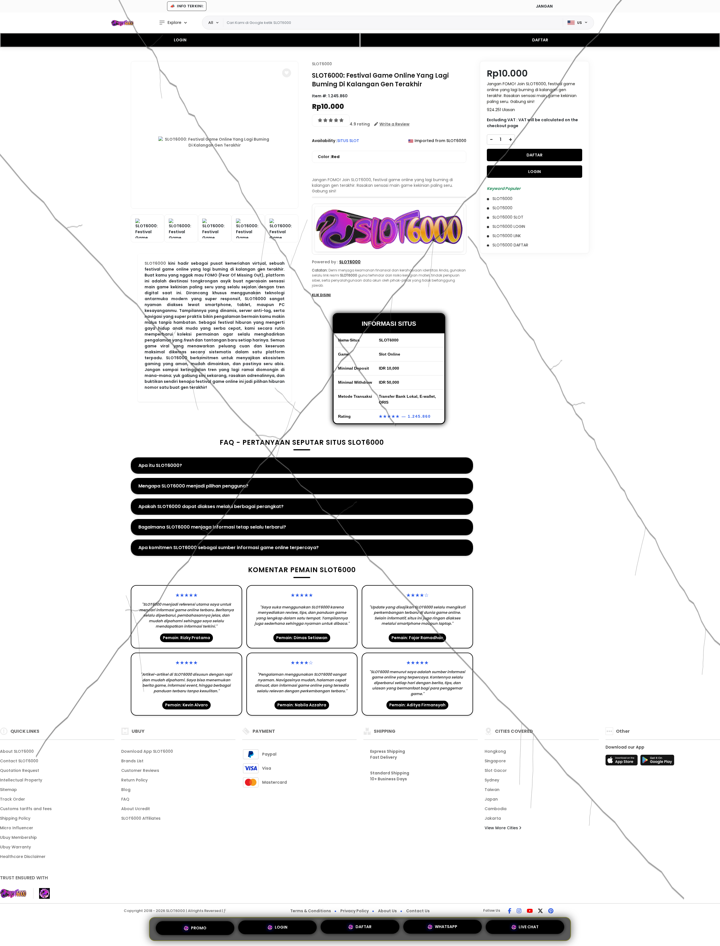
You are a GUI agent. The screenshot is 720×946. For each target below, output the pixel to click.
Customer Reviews (140, 770)
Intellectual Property (21, 780)
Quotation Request (19, 770)
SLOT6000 (155, 263)
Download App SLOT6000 (147, 751)
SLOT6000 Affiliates (141, 818)
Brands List (132, 761)
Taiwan (492, 789)
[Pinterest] (551, 911)
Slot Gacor (496, 770)
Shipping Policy (15, 818)
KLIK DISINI (321, 295)
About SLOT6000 (17, 751)
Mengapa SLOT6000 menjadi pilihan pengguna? (193, 486)
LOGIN (180, 40)
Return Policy (134, 780)
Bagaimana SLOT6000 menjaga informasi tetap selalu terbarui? (212, 527)
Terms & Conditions (310, 911)
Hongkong (495, 751)
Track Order (12, 799)
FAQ (125, 799)
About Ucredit (135, 809)
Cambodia (496, 809)
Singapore (495, 761)
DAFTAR (540, 40)
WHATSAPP (446, 929)
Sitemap (8, 789)
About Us (387, 911)
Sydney (492, 780)
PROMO (198, 927)
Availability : (324, 140)
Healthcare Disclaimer (23, 856)
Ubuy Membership (18, 837)
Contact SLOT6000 (19, 761)
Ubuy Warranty (15, 847)
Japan (491, 799)
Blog (125, 789)
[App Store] (622, 762)
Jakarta (493, 818)
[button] (286, 72)
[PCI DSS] (13, 893)
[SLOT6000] (122, 23)
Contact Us (418, 911)
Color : (328, 156)
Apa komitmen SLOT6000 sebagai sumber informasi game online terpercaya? (228, 547)
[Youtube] (530, 911)
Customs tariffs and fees (26, 809)
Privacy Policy (354, 911)
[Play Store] (657, 762)
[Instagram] (519, 911)
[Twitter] (540, 911)
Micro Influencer (16, 828)
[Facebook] (510, 911)
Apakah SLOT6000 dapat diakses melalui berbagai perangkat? (211, 506)
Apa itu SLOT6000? (160, 465)
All (210, 22)
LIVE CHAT (529, 929)
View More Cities (502, 828)
